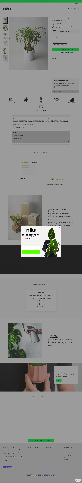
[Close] (59, 227)
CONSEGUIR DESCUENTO (31, 251)
